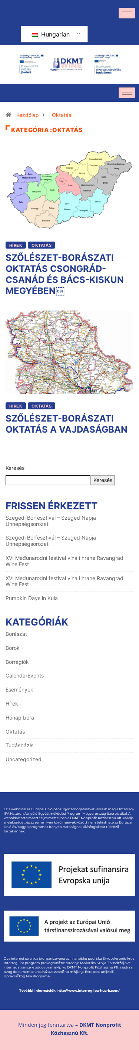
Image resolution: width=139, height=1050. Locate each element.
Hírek (15, 245)
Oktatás (61, 115)
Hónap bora (20, 717)
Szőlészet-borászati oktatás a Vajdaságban (67, 424)
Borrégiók (17, 662)
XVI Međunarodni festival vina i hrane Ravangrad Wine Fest (64, 561)
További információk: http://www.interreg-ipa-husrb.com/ (69, 990)
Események (19, 689)
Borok (13, 648)
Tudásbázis (19, 745)
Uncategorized (24, 759)
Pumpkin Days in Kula (32, 598)
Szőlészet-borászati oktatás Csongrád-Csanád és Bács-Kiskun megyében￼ (65, 274)
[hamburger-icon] (127, 13)
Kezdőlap (27, 115)
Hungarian (54, 34)
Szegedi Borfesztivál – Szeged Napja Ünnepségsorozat (51, 520)
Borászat (16, 634)
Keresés (15, 468)
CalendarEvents (25, 675)
